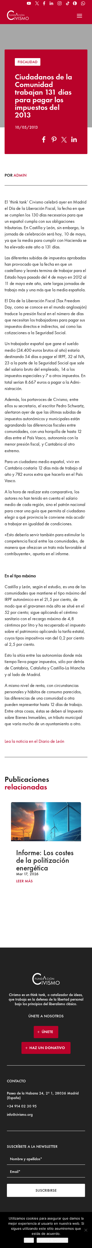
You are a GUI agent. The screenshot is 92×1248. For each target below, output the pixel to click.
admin (20, 175)
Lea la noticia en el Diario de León (34, 741)
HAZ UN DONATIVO (47, 1047)
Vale (29, 1240)
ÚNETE (47, 1031)
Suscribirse (46, 1190)
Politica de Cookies (52, 1240)
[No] (85, 1230)
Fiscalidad (28, 61)
